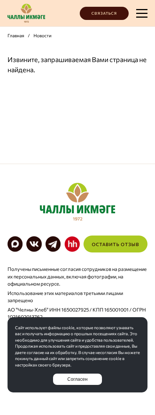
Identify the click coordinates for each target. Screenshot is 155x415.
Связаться (104, 13)
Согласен (77, 379)
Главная (16, 35)
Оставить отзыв (115, 244)
